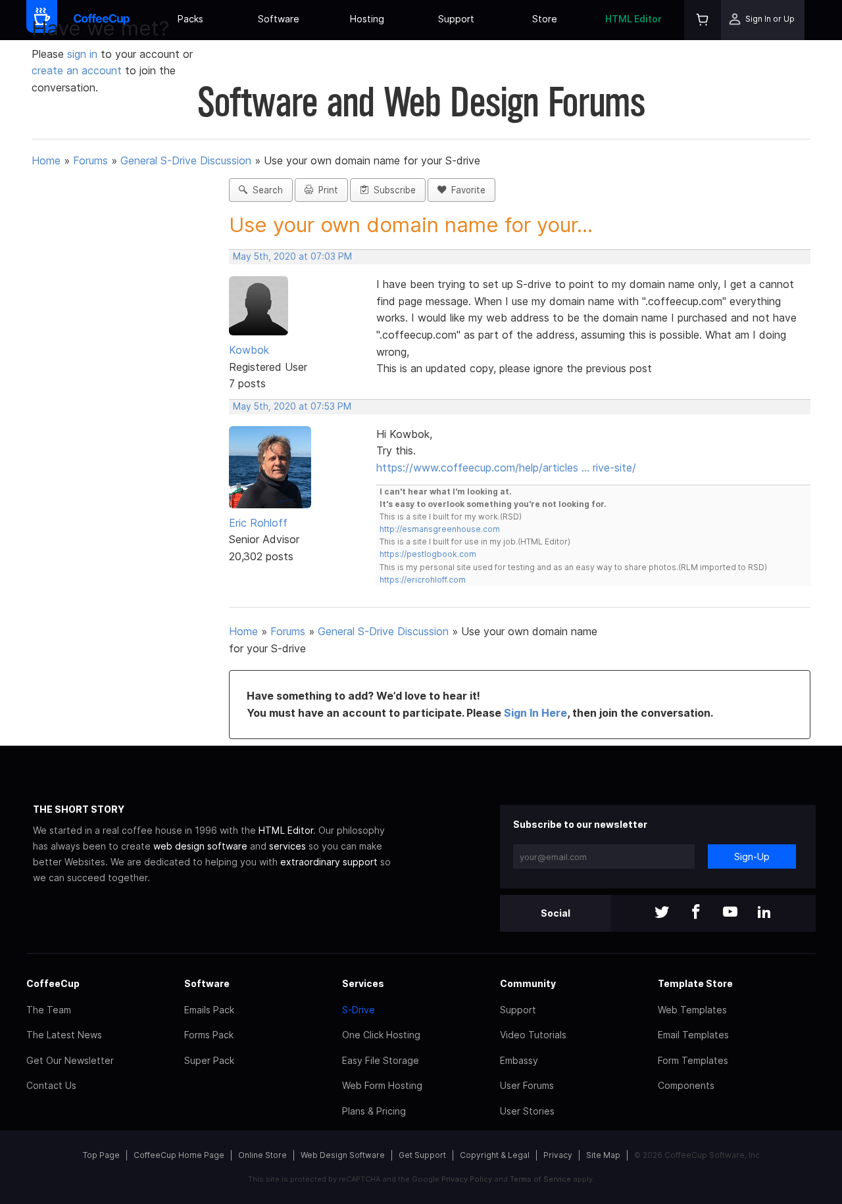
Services (363, 983)
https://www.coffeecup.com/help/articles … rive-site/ (506, 467)
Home (46, 160)
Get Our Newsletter (70, 1060)
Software (278, 18)
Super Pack (209, 1060)
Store (544, 18)
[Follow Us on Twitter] (661, 913)
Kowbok (249, 349)
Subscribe (392, 190)
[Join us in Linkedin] (764, 913)
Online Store (262, 1155)
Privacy (557, 1155)
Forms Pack (209, 1034)
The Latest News (64, 1034)
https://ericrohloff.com (423, 580)
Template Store (695, 983)
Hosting (367, 18)
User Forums (527, 1085)
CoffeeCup (53, 983)
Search (265, 190)
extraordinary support (329, 861)
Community (528, 983)
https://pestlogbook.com (428, 554)
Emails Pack (209, 1009)
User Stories (527, 1111)
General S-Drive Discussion (185, 160)
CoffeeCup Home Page (179, 1155)
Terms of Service (540, 1179)
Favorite (465, 190)
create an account (77, 70)
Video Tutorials (533, 1034)
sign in (84, 53)
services (287, 846)
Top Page (101, 1155)
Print (325, 190)
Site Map (603, 1155)
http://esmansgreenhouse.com (440, 529)
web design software (200, 846)
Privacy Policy (466, 1179)
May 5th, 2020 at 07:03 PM (292, 256)
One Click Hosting (381, 1034)
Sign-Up (752, 856)
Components (686, 1085)
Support (456, 18)
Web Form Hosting (382, 1085)
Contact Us (51, 1085)
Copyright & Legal (495, 1155)
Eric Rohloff (258, 522)
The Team (48, 1009)
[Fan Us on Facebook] (695, 913)
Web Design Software (343, 1155)
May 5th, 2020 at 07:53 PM (292, 406)
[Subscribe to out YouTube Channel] (730, 913)
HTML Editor (633, 18)
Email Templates (693, 1034)
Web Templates (692, 1009)
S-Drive (358, 1009)
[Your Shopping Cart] (702, 20)
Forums (90, 160)
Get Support (422, 1155)
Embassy (519, 1060)
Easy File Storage (380, 1060)
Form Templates (693, 1060)
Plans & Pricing (374, 1111)
